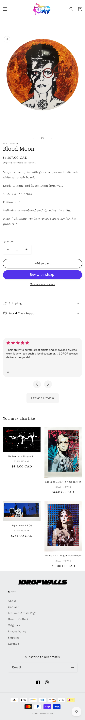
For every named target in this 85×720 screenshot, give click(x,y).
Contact (13, 607)
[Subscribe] (72, 667)
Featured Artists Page (22, 613)
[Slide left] (33, 138)
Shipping (7, 163)
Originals (14, 625)
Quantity (8, 241)
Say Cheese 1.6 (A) (22, 525)
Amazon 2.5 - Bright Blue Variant (63, 555)
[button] (5, 9)
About (12, 601)
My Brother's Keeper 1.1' (21, 456)
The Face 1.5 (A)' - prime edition (63, 481)
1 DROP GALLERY (46, 714)
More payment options (42, 284)
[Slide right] (51, 138)
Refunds (13, 643)
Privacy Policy (17, 631)
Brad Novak (11, 143)
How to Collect (18, 619)
